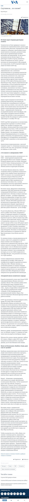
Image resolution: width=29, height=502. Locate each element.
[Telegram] (18, 500)
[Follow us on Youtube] (8, 493)
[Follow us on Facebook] (2, 493)
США (2, 6)
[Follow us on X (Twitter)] (5, 493)
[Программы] (11, 500)
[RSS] (14, 493)
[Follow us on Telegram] (24, 493)
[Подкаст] (17, 493)
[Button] (24, 17)
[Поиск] (24, 500)
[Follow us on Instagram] (11, 493)
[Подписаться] (21, 493)
